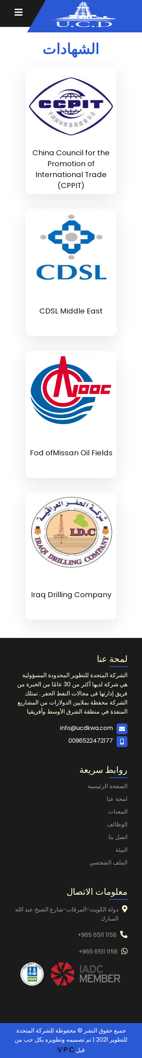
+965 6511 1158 (97, 935)
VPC (66, 1050)
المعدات (117, 811)
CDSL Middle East (71, 311)
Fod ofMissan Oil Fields (71, 453)
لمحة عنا (117, 799)
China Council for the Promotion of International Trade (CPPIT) (71, 169)
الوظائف (117, 824)
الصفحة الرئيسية (107, 786)
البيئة (121, 850)
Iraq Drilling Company (71, 595)
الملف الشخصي (108, 862)
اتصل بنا (118, 837)
